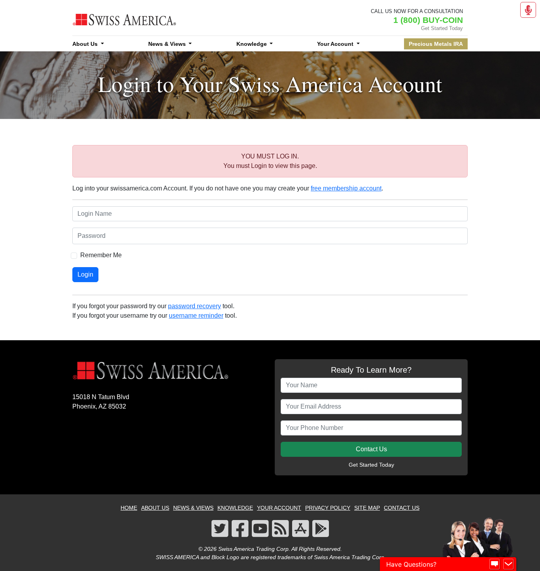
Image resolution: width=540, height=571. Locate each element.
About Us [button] (85, 44)
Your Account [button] (336, 44)
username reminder (196, 315)
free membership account (346, 188)
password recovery (194, 306)
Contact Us (371, 449)
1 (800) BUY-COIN (428, 19)
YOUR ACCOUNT (279, 508)
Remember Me (101, 255)
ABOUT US (155, 508)
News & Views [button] (167, 44)
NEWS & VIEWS (193, 508)
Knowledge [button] (252, 44)
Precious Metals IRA (436, 44)
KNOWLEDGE (235, 508)
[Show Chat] (494, 564)
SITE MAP (367, 508)
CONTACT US (401, 508)
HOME (129, 508)
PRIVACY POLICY (327, 508)
